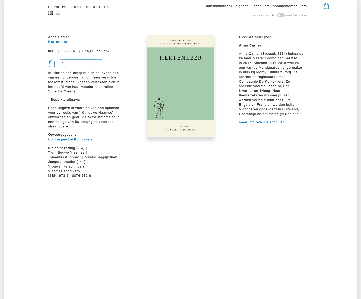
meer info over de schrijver (261, 122)
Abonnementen (285, 6)
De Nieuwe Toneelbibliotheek (78, 7)
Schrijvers (262, 6)
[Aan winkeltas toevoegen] (52, 63)
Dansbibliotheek (219, 6)
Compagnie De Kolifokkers (70, 139)
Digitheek (243, 6)
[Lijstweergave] (58, 13)
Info (304, 6)
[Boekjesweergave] (50, 13)
